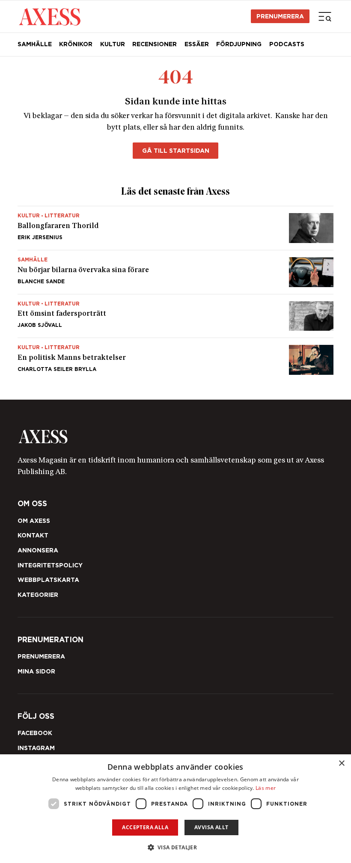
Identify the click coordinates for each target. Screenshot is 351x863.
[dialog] (175, 808)
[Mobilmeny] (324, 16)
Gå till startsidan (175, 150)
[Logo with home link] (176, 437)
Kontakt (33, 535)
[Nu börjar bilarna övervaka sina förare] (176, 272)
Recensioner (154, 44)
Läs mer (266, 788)
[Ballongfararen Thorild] (176, 228)
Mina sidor (36, 671)
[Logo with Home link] (50, 16)
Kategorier (38, 594)
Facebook (35, 733)
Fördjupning (239, 44)
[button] (175, 847)
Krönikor (75, 44)
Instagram (36, 747)
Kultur (112, 44)
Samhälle (35, 44)
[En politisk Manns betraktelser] (176, 356)
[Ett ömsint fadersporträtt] (176, 316)
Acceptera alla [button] (145, 827)
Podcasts (286, 44)
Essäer (196, 44)
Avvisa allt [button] (211, 827)
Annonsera (38, 550)
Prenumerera (280, 16)
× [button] (341, 763)
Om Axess (34, 520)
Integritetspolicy (50, 565)
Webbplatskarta (48, 579)
